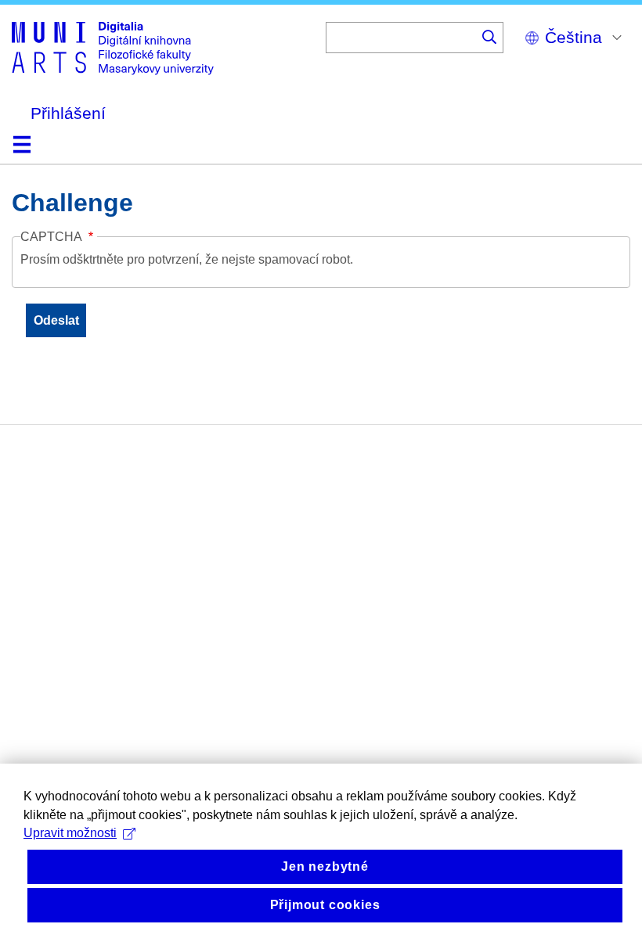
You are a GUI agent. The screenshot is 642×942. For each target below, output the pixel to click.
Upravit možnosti (70, 833)
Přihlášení (68, 113)
